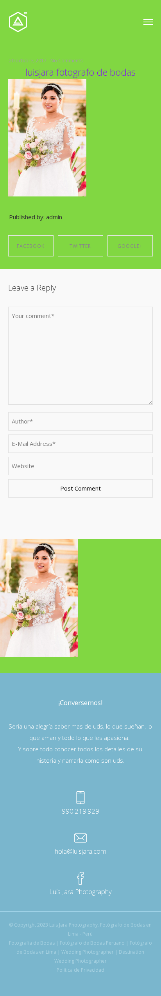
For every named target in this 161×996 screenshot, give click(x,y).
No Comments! (67, 60)
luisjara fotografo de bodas (80, 71)
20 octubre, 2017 (28, 60)
